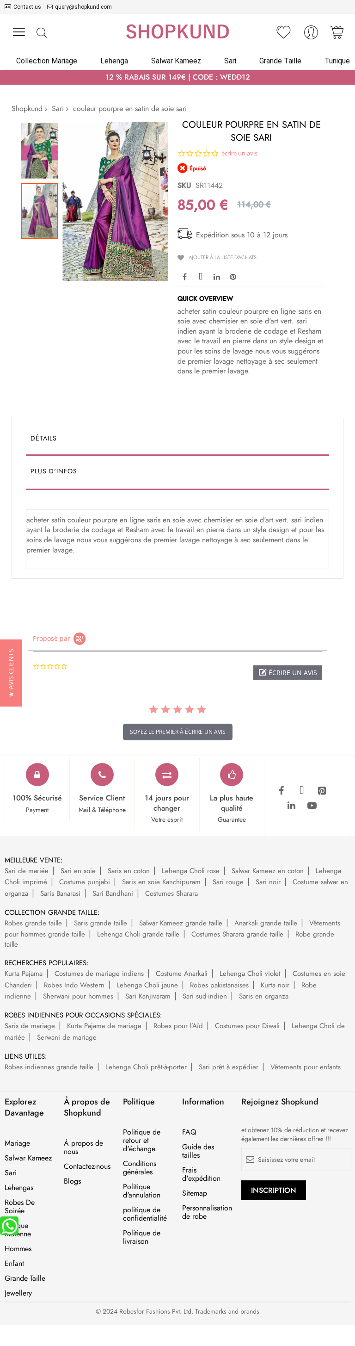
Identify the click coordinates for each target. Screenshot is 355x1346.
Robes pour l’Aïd (178, 1026)
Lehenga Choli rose (191, 871)
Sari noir (268, 882)
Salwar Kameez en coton (268, 871)
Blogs (72, 1181)
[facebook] (281, 791)
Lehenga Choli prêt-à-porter (146, 1067)
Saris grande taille (100, 923)
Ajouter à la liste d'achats (223, 257)
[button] (41, 148)
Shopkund (27, 108)
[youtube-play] (312, 806)
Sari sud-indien (205, 996)
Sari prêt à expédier (228, 1067)
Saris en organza (263, 996)
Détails (44, 438)
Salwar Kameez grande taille (180, 923)
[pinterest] (322, 791)
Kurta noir (275, 985)
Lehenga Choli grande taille (138, 934)
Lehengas (19, 1188)
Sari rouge (228, 882)
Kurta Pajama (24, 973)
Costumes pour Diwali (247, 1026)
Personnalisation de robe (207, 1212)
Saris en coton (129, 871)
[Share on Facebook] (184, 276)
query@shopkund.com (83, 7)
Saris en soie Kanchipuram (161, 882)
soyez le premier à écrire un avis (178, 732)
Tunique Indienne (18, 1230)
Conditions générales (139, 1168)
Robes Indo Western (74, 985)
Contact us (27, 7)
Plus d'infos (54, 471)
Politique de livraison (141, 1237)
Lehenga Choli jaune (147, 985)
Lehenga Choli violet (250, 973)
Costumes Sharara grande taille (237, 934)
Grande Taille (25, 1278)
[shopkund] (177, 31)
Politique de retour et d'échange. (141, 1140)
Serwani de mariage (67, 1037)
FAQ (189, 1132)
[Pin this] (233, 276)
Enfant (14, 1263)
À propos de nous (83, 1147)
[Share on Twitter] (200, 276)
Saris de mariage (30, 1026)
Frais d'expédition (201, 1174)
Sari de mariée (27, 871)
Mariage (17, 1143)
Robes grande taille (33, 923)
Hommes (18, 1249)
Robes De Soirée (20, 1206)
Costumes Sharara (171, 893)
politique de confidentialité (145, 1214)
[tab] (177, 440)
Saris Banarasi (60, 893)
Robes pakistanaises (219, 985)
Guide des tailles (198, 1151)
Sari (58, 108)
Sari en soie (78, 871)
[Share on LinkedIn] (216, 276)
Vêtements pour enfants (305, 1067)
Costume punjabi (84, 882)
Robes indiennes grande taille (49, 1067)
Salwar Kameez (28, 1158)
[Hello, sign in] (311, 35)
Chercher (41, 33)
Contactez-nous (87, 1166)
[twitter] (302, 791)
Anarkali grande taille (265, 923)
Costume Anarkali (182, 973)
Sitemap (194, 1193)
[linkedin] (292, 806)
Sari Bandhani (112, 893)
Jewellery (18, 1293)
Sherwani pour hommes (78, 996)
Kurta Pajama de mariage (104, 1026)
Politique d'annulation (141, 1191)
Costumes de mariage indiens (99, 973)
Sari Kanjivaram (148, 996)
